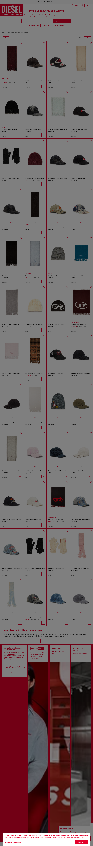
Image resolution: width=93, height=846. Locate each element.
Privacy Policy (70, 837)
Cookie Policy (80, 837)
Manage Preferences (53, 837)
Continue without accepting (13, 842)
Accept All (81, 842)
